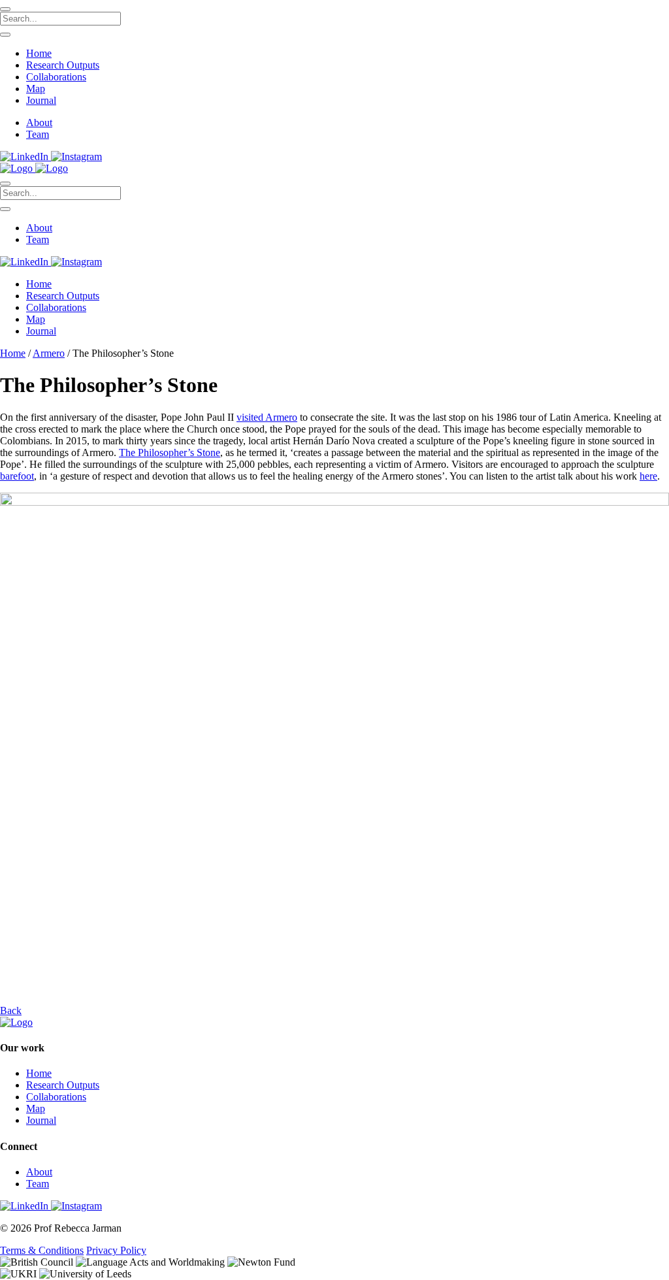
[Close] (5, 9)
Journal (41, 100)
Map (35, 88)
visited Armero (267, 417)
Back (11, 1010)
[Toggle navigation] (5, 184)
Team (37, 134)
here (648, 476)
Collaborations (56, 76)
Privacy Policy (116, 1250)
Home (39, 53)
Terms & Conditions (42, 1250)
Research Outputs (62, 65)
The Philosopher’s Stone (169, 452)
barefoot (17, 476)
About (39, 122)
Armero (49, 353)
